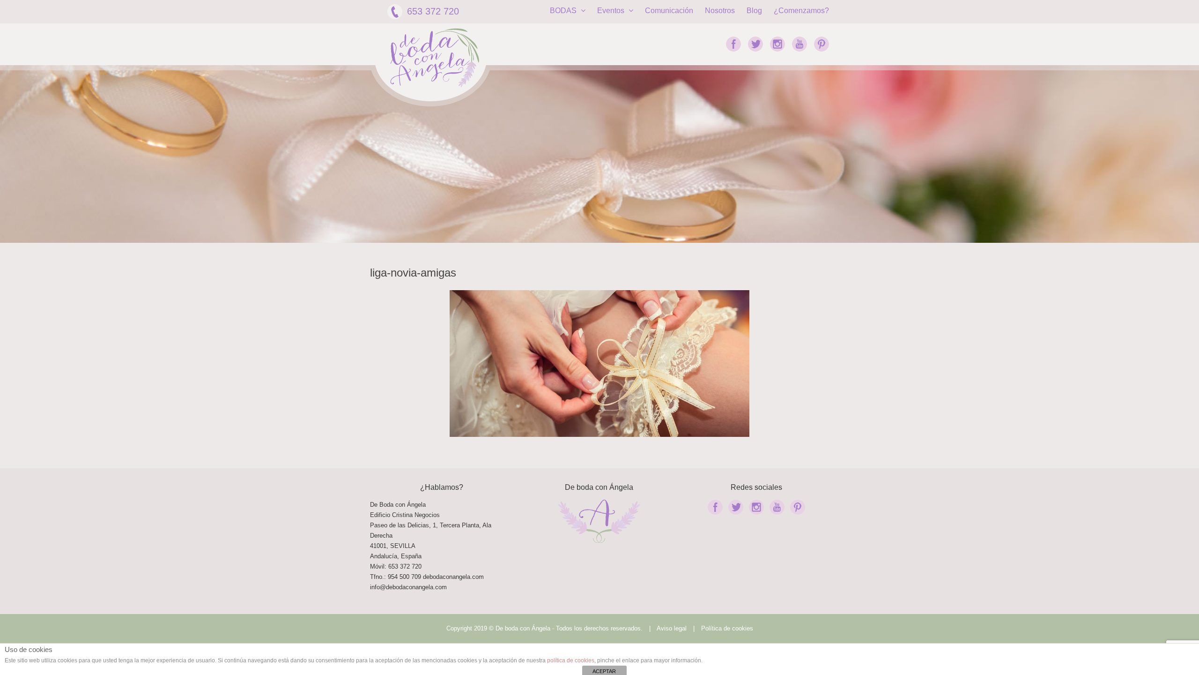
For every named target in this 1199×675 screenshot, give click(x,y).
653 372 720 (433, 11)
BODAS (564, 11)
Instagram (777, 44)
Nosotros (720, 11)
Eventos (611, 11)
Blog (754, 11)
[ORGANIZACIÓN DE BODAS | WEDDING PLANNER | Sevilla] (434, 58)
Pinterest (821, 44)
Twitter (755, 44)
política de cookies (570, 660)
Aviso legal (672, 628)
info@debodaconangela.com (408, 587)
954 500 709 (404, 576)
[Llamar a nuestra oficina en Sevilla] (422, 576)
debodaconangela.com (453, 576)
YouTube (799, 44)
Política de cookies (727, 628)
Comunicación (669, 11)
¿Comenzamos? (801, 11)
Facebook (733, 44)
